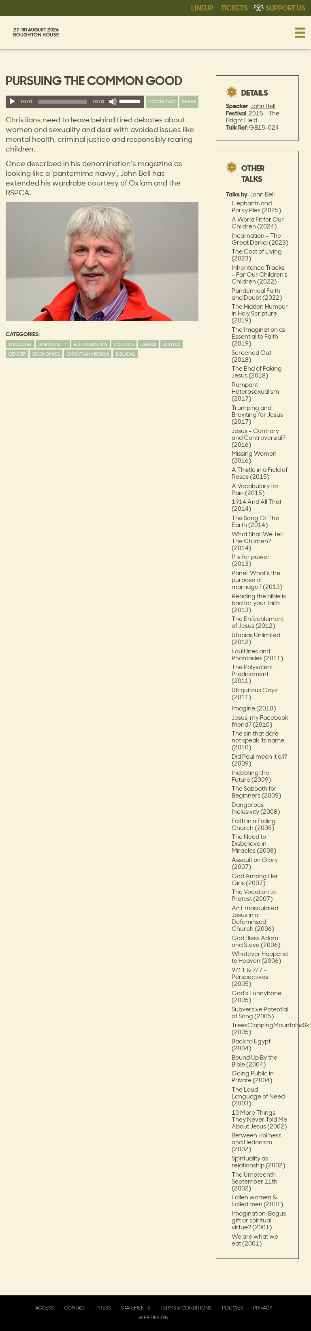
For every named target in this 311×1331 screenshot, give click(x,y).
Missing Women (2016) (254, 457)
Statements (135, 1307)
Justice (171, 344)
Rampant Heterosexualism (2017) (255, 391)
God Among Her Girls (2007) (255, 879)
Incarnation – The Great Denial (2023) (260, 239)
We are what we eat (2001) (255, 1240)
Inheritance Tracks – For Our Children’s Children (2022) (260, 274)
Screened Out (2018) (251, 356)
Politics (124, 344)
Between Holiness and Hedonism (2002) (256, 1142)
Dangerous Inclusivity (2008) (256, 808)
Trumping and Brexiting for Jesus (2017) (257, 414)
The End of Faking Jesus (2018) (257, 372)
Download (161, 101)
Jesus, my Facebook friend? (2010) (260, 721)
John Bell (263, 106)
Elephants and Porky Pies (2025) (256, 206)
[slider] (130, 103)
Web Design (153, 1317)
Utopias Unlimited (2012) (256, 638)
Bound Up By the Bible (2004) (254, 1061)
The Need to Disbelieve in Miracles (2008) (254, 843)
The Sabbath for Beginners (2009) (256, 792)
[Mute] (113, 102)
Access (44, 1307)
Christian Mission (87, 354)
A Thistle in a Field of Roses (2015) (260, 473)
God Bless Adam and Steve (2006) (256, 941)
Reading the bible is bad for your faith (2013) (259, 603)
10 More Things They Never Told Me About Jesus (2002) (259, 1119)
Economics (46, 354)
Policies (232, 1307)
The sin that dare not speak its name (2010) (258, 740)
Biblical (125, 354)
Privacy (262, 1307)
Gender (17, 354)
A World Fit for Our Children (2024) (258, 223)
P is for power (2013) (251, 560)
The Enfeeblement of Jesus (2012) (258, 622)
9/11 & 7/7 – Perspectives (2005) (250, 976)
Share (189, 101)
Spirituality (52, 344)
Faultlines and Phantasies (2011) (257, 654)
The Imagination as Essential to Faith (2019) (258, 336)
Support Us (285, 7)
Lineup (202, 7)
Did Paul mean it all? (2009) (259, 760)
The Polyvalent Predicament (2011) (252, 673)
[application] (75, 102)
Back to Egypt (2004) (251, 1045)
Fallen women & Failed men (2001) (257, 1200)
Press (103, 1307)
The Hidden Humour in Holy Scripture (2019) (260, 313)
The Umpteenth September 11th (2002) (254, 1181)
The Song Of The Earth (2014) (255, 521)
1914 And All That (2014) (256, 505)
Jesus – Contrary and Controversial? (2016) (258, 437)
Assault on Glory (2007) (255, 863)
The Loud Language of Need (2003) (258, 1096)
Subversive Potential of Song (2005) (260, 1013)
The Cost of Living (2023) (257, 255)
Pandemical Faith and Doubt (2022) (257, 294)
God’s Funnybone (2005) (256, 996)
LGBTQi (148, 344)
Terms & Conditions (186, 1307)
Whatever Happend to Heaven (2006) (260, 957)
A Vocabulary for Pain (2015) (255, 489)
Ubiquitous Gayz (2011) (255, 693)
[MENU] (300, 32)
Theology (20, 344)
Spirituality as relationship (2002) (258, 1162)
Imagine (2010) (254, 708)
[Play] (12, 102)
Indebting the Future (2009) (251, 776)
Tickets (234, 7)
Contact (75, 1307)
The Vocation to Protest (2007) (254, 895)
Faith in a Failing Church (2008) (254, 824)
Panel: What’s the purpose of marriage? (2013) (257, 580)
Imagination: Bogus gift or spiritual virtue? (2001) (259, 1220)
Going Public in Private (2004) (253, 1077)
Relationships (90, 344)
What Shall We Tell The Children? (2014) (257, 541)
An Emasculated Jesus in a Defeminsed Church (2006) (255, 918)
